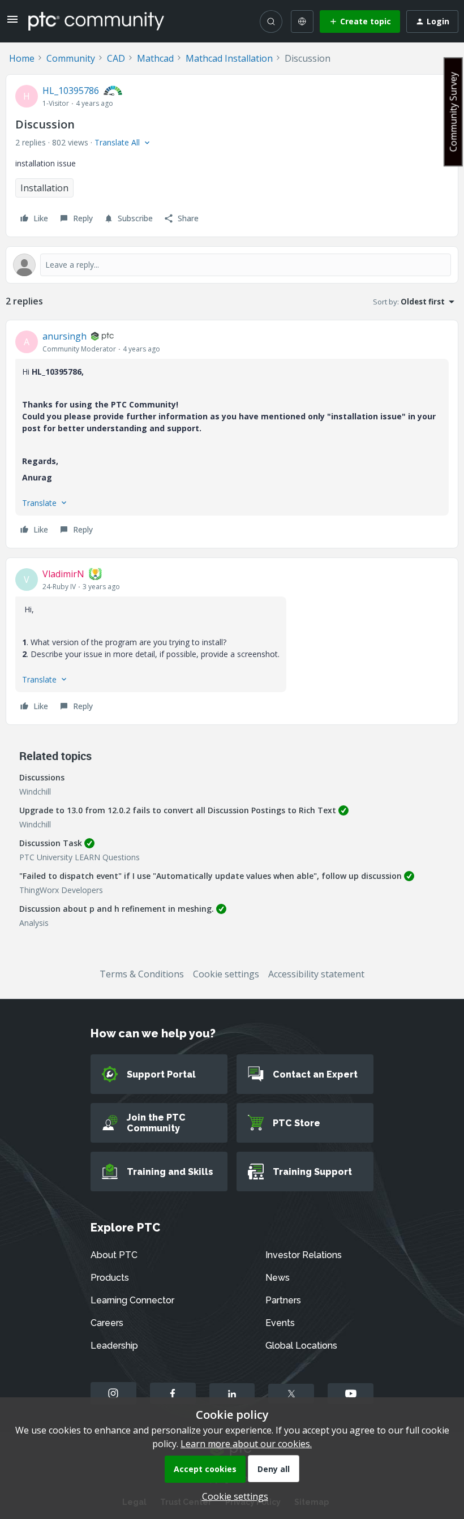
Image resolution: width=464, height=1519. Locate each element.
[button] (12, 22)
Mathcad (155, 58)
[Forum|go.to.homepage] (96, 21)
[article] (232, 434)
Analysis (34, 922)
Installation (44, 188)
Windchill (35, 791)
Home (22, 58)
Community (70, 58)
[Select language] (302, 21)
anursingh (64, 336)
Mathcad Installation (229, 58)
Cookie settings (226, 974)
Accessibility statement (316, 974)
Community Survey (453, 112)
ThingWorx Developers (61, 890)
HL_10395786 (70, 90)
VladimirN (63, 574)
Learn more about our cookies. (246, 1444)
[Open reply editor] (232, 265)
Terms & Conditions (142, 974)
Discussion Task (50, 843)
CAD (116, 58)
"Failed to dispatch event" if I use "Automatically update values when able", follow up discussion (210, 875)
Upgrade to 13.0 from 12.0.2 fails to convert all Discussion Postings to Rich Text (177, 810)
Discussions (42, 777)
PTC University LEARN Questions (79, 857)
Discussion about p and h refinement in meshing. (116, 908)
